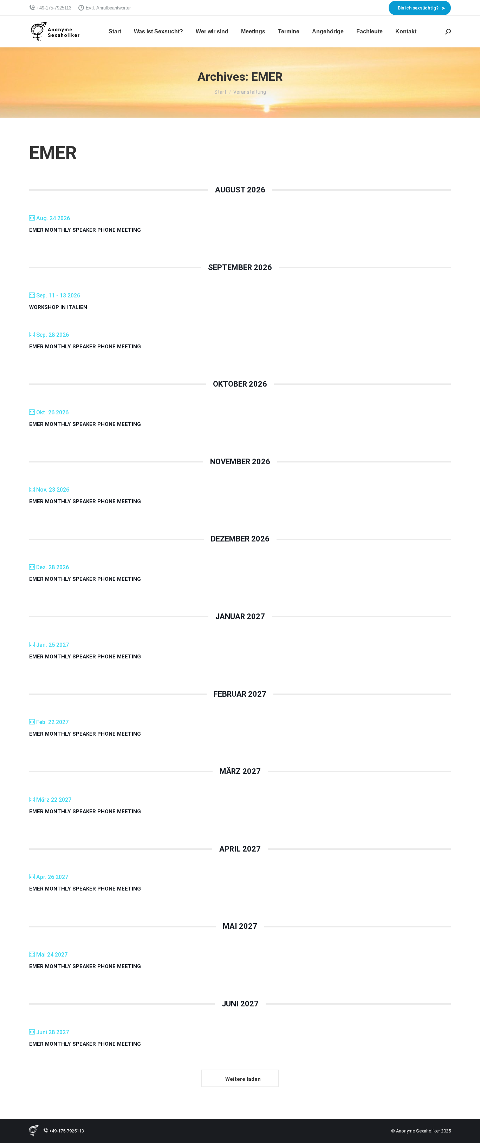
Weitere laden (243, 1079)
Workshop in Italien (58, 307)
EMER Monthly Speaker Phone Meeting (85, 230)
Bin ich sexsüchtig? (418, 8)
